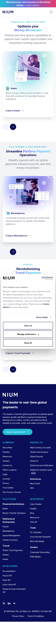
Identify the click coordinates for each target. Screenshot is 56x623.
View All (33, 522)
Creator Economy (10, 540)
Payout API (7, 575)
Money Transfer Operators (14, 513)
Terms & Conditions (35, 616)
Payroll (5, 526)
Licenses (6, 479)
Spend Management (11, 535)
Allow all (28, 325)
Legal (5, 474)
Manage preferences (26, 334)
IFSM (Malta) (35, 557)
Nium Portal (35, 483)
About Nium (7, 447)
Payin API (7, 580)
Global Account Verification (41, 465)
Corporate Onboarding (40, 552)
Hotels (5, 559)
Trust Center (8, 488)
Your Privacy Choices (12, 492)
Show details (42, 317)
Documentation (9, 571)
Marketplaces (8, 531)
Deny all (28, 343)
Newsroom (7, 456)
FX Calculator (36, 532)
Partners (6, 452)
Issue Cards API (9, 584)
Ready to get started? (16, 432)
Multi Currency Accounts (40, 447)
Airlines (6, 555)
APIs (32, 488)
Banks (5, 508)
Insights (33, 508)
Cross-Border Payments (40, 537)
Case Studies (35, 504)
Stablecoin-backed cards (41, 470)
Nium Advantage (37, 541)
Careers (6, 461)
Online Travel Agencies (13, 550)
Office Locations (10, 470)
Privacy (6, 483)
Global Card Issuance (39, 452)
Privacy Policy (18, 616)
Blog (32, 513)
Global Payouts (36, 456)
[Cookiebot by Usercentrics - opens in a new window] (41, 278)
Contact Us (7, 465)
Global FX (34, 461)
